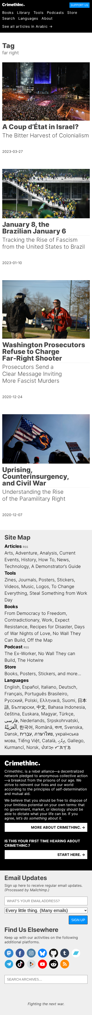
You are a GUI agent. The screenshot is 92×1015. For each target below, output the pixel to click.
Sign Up (78, 920)
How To (46, 559)
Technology (16, 566)
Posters (46, 579)
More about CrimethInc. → (58, 827)
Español (30, 687)
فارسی (11, 720)
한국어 (26, 727)
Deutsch (67, 687)
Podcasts (55, 12)
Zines (10, 579)
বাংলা (58, 727)
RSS (25, 546)
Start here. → (71, 854)
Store (72, 12)
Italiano (48, 687)
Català (48, 740)
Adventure (26, 553)
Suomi (68, 700)
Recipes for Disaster (51, 626)
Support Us (79, 5)
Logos (42, 586)
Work (47, 620)
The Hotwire (30, 660)
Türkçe (66, 714)
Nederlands (32, 720)
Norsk (32, 747)
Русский (13, 700)
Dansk (10, 734)
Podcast (13, 646)
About (47, 18)
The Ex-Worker (20, 653)
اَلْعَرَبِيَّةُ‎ (10, 727)
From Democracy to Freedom (35, 613)
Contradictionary (21, 620)
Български (22, 707)
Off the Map (39, 640)
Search (8, 18)
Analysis (48, 553)
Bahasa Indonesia (66, 707)
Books (8, 12)
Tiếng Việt (29, 740)
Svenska (73, 727)
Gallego (75, 740)
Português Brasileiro (46, 693)
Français (13, 693)
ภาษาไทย (43, 734)
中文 (41, 707)
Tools (38, 12)
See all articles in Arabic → (27, 26)
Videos (11, 586)
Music (27, 586)
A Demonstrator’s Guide (56, 566)
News (63, 559)
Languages (28, 18)
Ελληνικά (50, 700)
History (28, 559)
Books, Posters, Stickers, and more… (42, 673)
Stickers (65, 579)
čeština (12, 714)
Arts (8, 553)
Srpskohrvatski (62, 720)
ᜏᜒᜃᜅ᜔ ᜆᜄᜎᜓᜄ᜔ (56, 747)
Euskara (30, 714)
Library (23, 12)
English (12, 687)
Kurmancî (14, 747)
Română (43, 727)
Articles (13, 546)
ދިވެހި (61, 740)
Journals (27, 579)
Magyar (48, 714)
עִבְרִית (26, 734)
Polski (31, 700)
